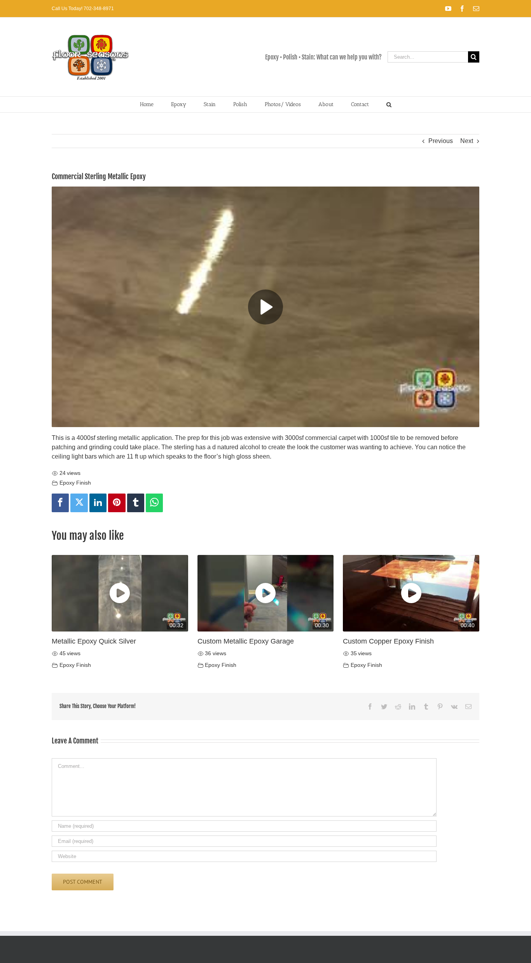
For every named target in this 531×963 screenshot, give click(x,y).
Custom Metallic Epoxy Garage (245, 641)
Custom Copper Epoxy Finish (388, 641)
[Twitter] (78, 503)
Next (466, 141)
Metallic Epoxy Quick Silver (94, 641)
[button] (388, 104)
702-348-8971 (98, 8)
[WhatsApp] (154, 503)
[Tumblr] (135, 503)
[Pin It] (116, 503)
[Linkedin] (98, 503)
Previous (440, 141)
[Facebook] (60, 503)
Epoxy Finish (75, 483)
